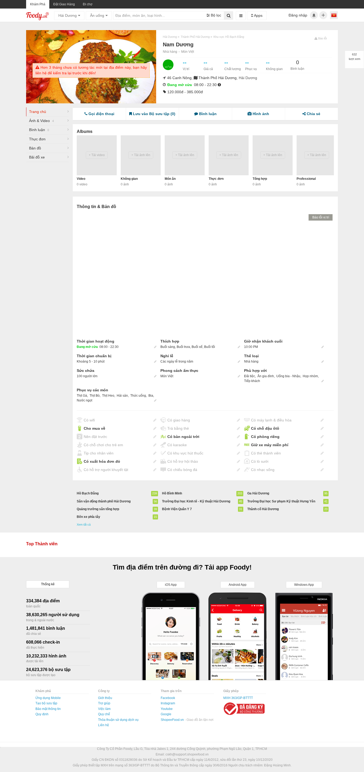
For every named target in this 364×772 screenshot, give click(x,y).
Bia (150, 395)
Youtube (167, 709)
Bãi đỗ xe (37, 157)
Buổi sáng (167, 347)
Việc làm (104, 709)
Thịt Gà (82, 395)
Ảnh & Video (41, 121)
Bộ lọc (215, 15)
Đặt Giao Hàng (64, 4)
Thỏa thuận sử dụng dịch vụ (118, 720)
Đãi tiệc (249, 376)
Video (81, 179)
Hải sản (122, 395)
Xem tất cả (84, 524)
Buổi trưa (183, 347)
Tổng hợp (260, 179)
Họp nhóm (310, 376)
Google (166, 714)
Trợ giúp (104, 703)
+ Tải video (97, 155)
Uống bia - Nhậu (288, 376)
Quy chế (104, 714)
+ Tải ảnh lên (140, 155)
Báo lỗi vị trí (320, 217)
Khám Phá (37, 4)
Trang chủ (37, 111)
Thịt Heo (108, 395)
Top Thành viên (42, 544)
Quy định (41, 714)
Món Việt (187, 52)
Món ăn (170, 179)
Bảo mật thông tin (48, 709)
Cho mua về (94, 428)
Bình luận (39, 130)
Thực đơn (37, 139)
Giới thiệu (105, 698)
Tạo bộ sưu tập (46, 703)
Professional (306, 179)
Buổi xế (197, 347)
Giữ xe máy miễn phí (269, 445)
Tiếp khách (252, 381)
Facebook (168, 698)
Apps (257, 15)
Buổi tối (209, 347)
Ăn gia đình (265, 376)
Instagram (168, 703)
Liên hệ (103, 725)
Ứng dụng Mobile (48, 698)
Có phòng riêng (265, 436)
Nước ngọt (84, 400)
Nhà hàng (170, 52)
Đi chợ (87, 4)
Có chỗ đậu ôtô (265, 428)
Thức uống (138, 395)
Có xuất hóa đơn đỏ (102, 461)
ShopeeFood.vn (173, 720)
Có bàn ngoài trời (183, 436)
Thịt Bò (95, 395)
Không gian (129, 179)
